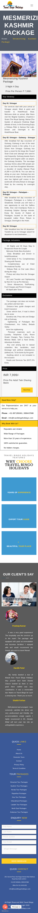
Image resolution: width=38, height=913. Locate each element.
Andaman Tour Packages (19, 812)
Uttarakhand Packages (19, 801)
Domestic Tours (19, 757)
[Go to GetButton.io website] (5, 911)
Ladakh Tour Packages (19, 804)
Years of (19, 492)
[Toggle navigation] (32, 5)
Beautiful (19, 546)
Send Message (19, 861)
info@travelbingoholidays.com (19, 889)
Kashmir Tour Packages (19, 786)
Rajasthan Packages (19, 793)
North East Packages (19, 808)
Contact (19, 761)
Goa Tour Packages (19, 797)
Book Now (27, 390)
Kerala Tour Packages (19, 790)
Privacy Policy (19, 764)
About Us (19, 753)
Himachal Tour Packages (19, 782)
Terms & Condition (19, 768)
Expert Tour (19, 519)
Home (19, 750)
